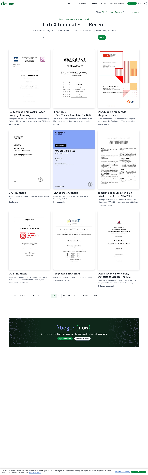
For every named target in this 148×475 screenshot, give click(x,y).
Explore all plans (82, 339)
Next (85, 296)
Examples (118, 12)
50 (44, 296)
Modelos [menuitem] (94, 3)
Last (94, 296)
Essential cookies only (122, 472)
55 (69, 296)
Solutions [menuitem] (82, 3)
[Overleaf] (7, 3)
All (103, 12)
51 (49, 296)
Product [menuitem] (71, 3)
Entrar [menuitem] (142, 3)
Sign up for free (65, 339)
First (13, 296)
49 (38, 296)
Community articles (131, 12)
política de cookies (35, 473)
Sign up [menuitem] (132, 3)
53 (59, 296)
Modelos (109, 12)
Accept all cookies (138, 472)
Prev (22, 296)
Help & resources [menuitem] (116, 3)
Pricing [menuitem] (103, 3)
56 (74, 296)
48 (33, 296)
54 (64, 296)
